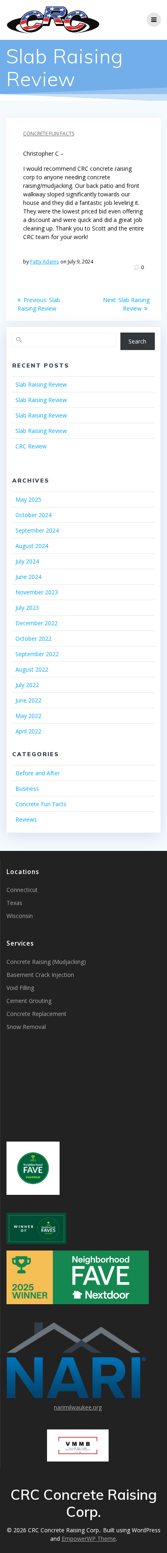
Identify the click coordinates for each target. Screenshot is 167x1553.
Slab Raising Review (41, 384)
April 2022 (28, 731)
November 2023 (36, 592)
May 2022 (28, 716)
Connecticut (22, 890)
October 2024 (33, 515)
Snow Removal (26, 1027)
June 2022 (28, 700)
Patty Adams (44, 261)
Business (27, 788)
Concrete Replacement (36, 1014)
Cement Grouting (28, 1001)
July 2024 (27, 561)
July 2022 (27, 685)
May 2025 (28, 499)
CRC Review (31, 446)
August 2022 (31, 669)
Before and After (37, 773)
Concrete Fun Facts (48, 133)
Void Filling (20, 988)
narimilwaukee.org (78, 1407)
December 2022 (36, 623)
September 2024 (37, 530)
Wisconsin (19, 916)
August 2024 (31, 546)
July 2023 (27, 607)
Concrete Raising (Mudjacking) (46, 962)
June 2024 (28, 577)
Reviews (26, 819)
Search (137, 341)
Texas (14, 903)
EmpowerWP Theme (89, 1538)
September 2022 (37, 654)
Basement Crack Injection (40, 975)
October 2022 (33, 638)
